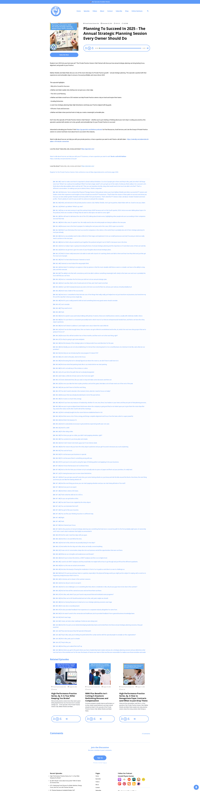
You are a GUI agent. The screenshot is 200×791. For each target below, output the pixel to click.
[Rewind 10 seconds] (86, 48)
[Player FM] (124, 785)
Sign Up (100, 758)
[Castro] (134, 780)
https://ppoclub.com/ (87, 149)
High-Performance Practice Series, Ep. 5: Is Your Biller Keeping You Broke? (64, 696)
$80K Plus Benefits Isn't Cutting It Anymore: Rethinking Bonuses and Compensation (96, 697)
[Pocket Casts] (119, 785)
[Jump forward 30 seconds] (92, 48)
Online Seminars (137, 11)
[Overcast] (138, 780)
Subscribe (119, 11)
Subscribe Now (64, 55)
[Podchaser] (138, 785)
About (102, 11)
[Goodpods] (143, 780)
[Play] (89, 48)
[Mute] (147, 48)
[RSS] (134, 785)
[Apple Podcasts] (119, 780)
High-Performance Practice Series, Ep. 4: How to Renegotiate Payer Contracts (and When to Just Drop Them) (133, 697)
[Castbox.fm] (129, 780)
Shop (126, 11)
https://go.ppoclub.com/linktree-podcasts (89, 129)
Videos (95, 11)
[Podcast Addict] (129, 785)
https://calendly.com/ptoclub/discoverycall (63, 158)
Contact (110, 11)
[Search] (147, 11)
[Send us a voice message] (196, 787)
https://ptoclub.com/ (87, 166)
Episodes (86, 11)
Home (79, 11)
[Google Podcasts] (124, 780)
